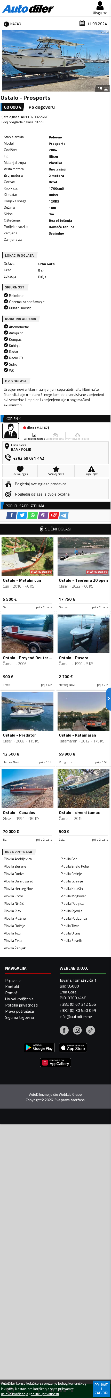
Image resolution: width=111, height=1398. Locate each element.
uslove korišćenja (14, 1393)
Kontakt (12, 986)
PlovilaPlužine (15, 918)
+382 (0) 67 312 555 (78, 1004)
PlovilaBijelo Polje (75, 866)
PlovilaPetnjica (72, 903)
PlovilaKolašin (72, 888)
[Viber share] (43, 515)
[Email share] (54, 515)
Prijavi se (13, 980)
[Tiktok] (90, 1031)
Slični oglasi (58, 529)
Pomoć (11, 993)
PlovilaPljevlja (71, 910)
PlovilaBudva (14, 873)
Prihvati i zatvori (101, 1388)
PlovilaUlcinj (70, 933)
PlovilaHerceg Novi (19, 888)
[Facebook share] (11, 515)
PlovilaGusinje (72, 881)
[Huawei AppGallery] (55, 1063)
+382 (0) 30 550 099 (78, 1010)
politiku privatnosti (44, 1393)
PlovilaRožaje (14, 925)
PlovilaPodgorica (74, 918)
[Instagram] (77, 1031)
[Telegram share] (64, 515)
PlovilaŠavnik (71, 940)
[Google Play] (39, 1048)
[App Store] (73, 1048)
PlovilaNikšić (14, 903)
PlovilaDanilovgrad (18, 881)
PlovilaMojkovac (73, 896)
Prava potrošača (19, 1011)
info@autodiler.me (76, 1016)
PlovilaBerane (15, 866)
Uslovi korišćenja (19, 999)
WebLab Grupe (70, 1094)
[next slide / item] (106, 60)
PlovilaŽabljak (15, 948)
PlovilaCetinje (71, 873)
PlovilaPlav (12, 910)
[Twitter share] (22, 515)
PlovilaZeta (13, 940)
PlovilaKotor (13, 896)
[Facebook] (64, 1031)
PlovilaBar (69, 858)
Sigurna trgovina (19, 1017)
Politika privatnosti (21, 1005)
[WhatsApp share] (32, 515)
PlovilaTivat (70, 925)
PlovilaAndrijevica (18, 858)
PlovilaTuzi (12, 933)
